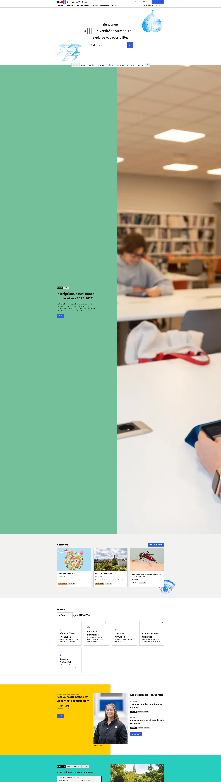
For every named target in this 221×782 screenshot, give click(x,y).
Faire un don (156, 2)
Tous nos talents (136, 734)
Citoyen (140, 65)
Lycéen (83, 65)
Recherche (70, 5)
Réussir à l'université (65, 660)
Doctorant (101, 65)
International (104, 5)
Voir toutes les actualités (156, 544)
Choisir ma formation (120, 635)
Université (114, 5)
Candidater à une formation (150, 635)
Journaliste (131, 65)
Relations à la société (82, 5)
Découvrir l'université (93, 633)
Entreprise (120, 65)
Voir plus (60, 316)
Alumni (111, 65)
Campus (94, 5)
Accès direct (147, 5)
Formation (60, 5)
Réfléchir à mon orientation (67, 635)
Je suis (156, 5)
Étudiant (92, 65)
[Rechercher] (162, 6)
